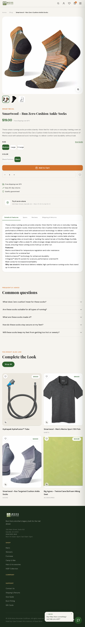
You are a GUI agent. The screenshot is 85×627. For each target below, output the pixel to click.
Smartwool (8, 109)
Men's (8, 548)
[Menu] (80, 3)
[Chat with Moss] (78, 620)
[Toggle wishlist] (5, 376)
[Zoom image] (78, 89)
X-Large (20, 147)
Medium (5, 147)
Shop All (8, 364)
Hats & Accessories (13, 564)
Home (4, 12)
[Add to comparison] (5, 422)
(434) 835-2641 (11, 534)
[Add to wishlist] (80, 175)
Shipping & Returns (49, 217)
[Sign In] (63, 3)
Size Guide (79, 142)
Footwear (9, 556)
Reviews (35, 217)
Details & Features (11, 217)
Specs (25, 217)
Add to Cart (44, 168)
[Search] (58, 3)
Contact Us (10, 588)
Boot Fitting (10, 601)
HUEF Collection (12, 569)
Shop (11, 12)
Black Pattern (7, 159)
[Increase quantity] (14, 174)
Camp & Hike (10, 560)
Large (13, 147)
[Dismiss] (71, 614)
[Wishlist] (69, 3)
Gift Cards (10, 605)
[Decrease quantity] (4, 174)
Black (17, 159)
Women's (9, 552)
